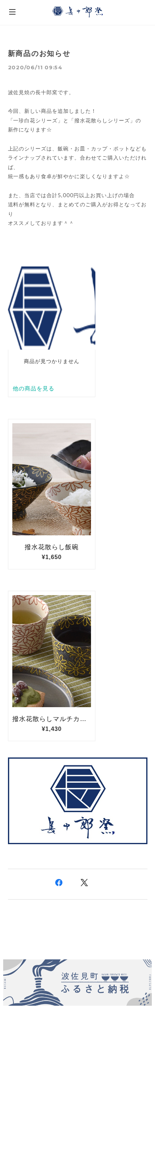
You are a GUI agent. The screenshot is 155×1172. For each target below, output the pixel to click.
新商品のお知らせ (39, 53)
